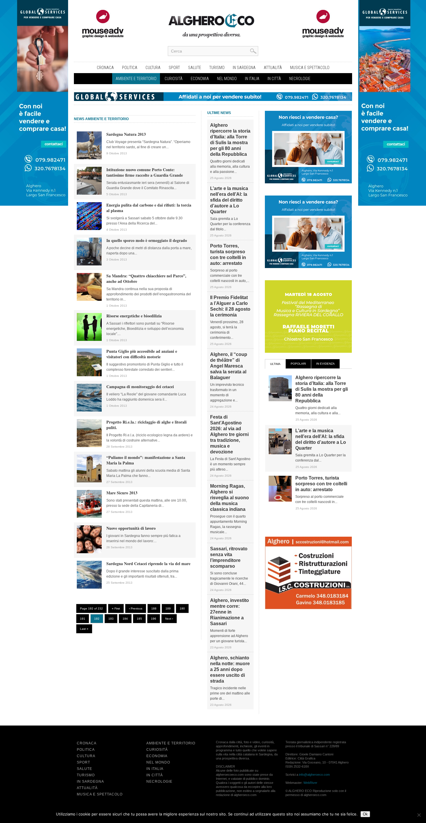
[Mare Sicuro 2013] (89, 517)
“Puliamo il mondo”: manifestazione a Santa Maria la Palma (145, 460)
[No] (419, 815)
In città (274, 78)
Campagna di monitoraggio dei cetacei (140, 386)
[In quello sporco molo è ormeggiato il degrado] (89, 264)
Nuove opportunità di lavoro (131, 528)
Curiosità (174, 78)
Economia (200, 78)
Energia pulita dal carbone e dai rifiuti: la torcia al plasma (148, 207)
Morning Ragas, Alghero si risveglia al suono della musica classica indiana (229, 498)
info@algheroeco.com (314, 774)
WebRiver (310, 782)
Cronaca (105, 67)
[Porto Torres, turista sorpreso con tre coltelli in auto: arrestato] (280, 500)
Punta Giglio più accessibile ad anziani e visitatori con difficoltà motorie (141, 353)
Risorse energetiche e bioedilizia (134, 316)
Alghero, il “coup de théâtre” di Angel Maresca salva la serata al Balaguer (228, 366)
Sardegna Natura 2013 (126, 134)
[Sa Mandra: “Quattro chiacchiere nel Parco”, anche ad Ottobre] (89, 300)
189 (168, 608)
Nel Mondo (227, 78)
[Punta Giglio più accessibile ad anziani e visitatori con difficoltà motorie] (89, 375)
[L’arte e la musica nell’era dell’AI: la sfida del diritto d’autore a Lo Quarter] (280, 453)
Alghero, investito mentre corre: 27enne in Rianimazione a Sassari (229, 612)
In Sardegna (244, 67)
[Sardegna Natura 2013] (89, 158)
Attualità (273, 67)
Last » (84, 628)
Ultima (275, 364)
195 (139, 618)
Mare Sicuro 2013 (121, 492)
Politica (129, 67)
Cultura (153, 67)
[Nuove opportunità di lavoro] (89, 552)
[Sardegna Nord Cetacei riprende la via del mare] (89, 587)
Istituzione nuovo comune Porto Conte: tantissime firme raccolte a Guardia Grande (144, 172)
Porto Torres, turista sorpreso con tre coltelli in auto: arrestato (228, 254)
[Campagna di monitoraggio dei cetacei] (89, 410)
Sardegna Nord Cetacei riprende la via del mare (148, 563)
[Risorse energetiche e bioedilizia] (89, 340)
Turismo (217, 67)
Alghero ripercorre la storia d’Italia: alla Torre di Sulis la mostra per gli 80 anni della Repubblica (230, 140)
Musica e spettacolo (309, 67)
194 (125, 618)
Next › (169, 618)
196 (153, 618)
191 (82, 618)
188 (153, 608)
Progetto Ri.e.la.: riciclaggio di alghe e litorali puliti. (146, 424)
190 (182, 608)
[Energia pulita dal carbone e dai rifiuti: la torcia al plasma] (89, 229)
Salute (194, 67)
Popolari (298, 363)
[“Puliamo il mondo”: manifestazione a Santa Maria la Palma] (89, 481)
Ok (365, 814)
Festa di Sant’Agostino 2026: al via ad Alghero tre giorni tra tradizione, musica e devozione (229, 434)
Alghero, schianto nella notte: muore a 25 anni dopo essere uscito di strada (230, 669)
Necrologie (299, 78)
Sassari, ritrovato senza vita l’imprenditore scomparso (228, 557)
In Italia (252, 78)
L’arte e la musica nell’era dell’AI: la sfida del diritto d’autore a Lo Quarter (229, 200)
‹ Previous (135, 608)
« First (116, 608)
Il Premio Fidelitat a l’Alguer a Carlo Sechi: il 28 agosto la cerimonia (230, 306)
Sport (174, 67)
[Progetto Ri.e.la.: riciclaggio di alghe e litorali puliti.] (89, 446)
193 (111, 618)
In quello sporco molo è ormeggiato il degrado (146, 240)
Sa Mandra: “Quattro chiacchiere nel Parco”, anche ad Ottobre (146, 278)
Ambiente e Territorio (136, 78)
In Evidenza (325, 363)
